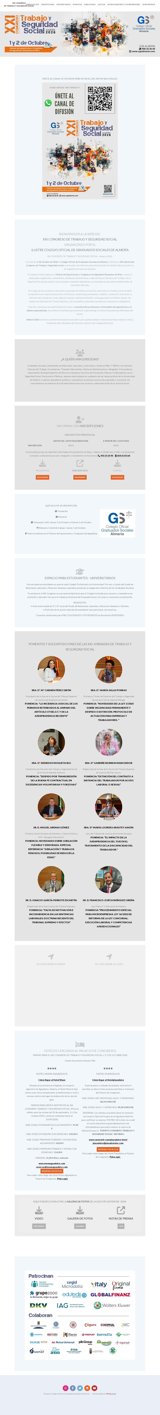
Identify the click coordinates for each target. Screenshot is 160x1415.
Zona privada (148, 4)
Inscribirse (80, 477)
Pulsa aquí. (62, 1179)
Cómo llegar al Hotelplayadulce (108, 1080)
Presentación (32, 4)
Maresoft (112, 1394)
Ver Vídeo (39, 1226)
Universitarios (63, 4)
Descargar (42, 477)
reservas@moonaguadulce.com (52, 1167)
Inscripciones (47, 4)
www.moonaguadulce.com (52, 1163)
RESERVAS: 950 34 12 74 (108, 1149)
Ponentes (77, 4)
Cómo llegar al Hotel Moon (51, 1080)
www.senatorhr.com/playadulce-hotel (108, 1140)
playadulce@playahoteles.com (108, 1143)
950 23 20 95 (106, 456)
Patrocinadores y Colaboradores (124, 4)
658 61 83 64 (123, 456)
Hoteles (101, 4)
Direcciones (90, 4)
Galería (80, 1226)
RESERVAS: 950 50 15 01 (52, 1171)
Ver (121, 1226)
